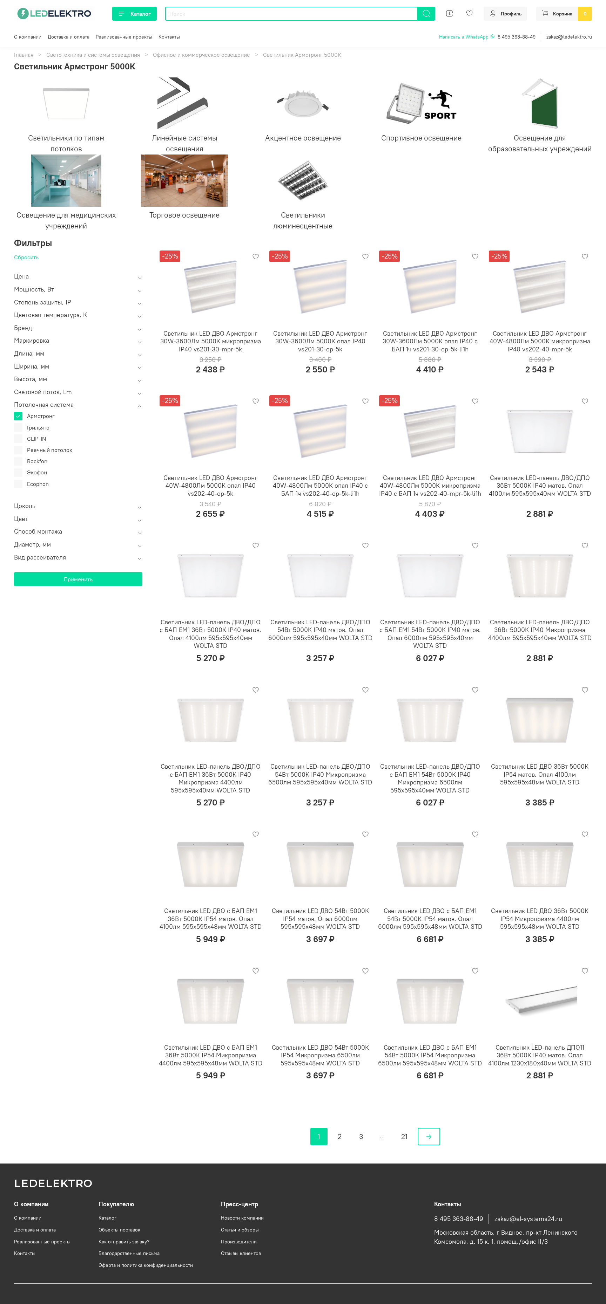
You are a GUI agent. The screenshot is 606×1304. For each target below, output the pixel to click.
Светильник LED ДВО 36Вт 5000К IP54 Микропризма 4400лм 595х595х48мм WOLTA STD (539, 919)
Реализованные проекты (124, 37)
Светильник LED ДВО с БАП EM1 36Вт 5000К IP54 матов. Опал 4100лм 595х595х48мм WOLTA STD (211, 919)
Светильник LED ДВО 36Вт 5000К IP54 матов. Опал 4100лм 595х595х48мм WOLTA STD (539, 774)
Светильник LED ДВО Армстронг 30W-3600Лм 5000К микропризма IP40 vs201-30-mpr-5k (210, 341)
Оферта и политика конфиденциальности (146, 1265)
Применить (78, 579)
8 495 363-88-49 (517, 37)
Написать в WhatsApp (464, 37)
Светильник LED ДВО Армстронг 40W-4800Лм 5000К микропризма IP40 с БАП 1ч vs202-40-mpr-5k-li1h (430, 485)
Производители (239, 1241)
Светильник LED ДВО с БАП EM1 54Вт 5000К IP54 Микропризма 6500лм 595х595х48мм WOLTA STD (430, 1055)
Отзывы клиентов (241, 1253)
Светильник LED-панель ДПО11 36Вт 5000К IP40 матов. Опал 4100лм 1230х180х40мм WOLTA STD (539, 1055)
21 (404, 1136)
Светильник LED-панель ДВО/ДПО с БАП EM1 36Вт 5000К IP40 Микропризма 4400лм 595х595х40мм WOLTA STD (211, 778)
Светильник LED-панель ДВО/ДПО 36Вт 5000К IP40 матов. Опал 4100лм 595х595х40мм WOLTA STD (540, 485)
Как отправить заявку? (124, 1241)
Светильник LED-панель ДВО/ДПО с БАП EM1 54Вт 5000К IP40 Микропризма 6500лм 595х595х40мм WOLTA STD (430, 778)
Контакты (169, 37)
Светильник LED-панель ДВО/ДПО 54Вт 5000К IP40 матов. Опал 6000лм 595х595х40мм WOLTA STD (320, 630)
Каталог (140, 13)
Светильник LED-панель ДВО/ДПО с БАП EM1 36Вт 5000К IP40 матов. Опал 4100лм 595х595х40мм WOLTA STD (210, 634)
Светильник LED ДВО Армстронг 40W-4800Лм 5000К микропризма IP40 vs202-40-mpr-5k (540, 341)
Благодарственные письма (129, 1253)
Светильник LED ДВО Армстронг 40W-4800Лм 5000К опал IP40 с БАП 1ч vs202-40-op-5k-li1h (320, 485)
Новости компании (242, 1218)
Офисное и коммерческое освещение (201, 54)
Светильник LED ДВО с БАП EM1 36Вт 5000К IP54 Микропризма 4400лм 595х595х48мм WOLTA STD (210, 1055)
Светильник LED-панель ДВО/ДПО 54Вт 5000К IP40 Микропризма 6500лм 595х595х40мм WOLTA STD (320, 774)
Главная (23, 54)
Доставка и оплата (68, 37)
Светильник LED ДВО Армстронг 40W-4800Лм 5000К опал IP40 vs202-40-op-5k (210, 485)
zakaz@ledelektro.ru (569, 37)
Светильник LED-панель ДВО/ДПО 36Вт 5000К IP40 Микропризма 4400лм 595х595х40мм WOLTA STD (540, 630)
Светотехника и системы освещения (93, 54)
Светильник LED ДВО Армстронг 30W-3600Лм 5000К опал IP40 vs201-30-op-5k (320, 341)
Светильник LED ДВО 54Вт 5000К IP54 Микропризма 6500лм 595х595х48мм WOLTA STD (320, 1055)
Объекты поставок (119, 1230)
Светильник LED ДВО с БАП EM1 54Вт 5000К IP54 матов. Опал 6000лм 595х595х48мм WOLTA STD (430, 919)
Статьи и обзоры (240, 1230)
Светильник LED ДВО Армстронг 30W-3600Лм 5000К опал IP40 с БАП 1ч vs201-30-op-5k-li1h (430, 341)
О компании (27, 37)
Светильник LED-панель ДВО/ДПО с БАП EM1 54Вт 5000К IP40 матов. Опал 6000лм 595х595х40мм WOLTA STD (430, 634)
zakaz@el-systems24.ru (528, 1219)
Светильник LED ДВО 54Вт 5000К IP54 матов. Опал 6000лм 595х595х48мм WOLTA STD (320, 919)
